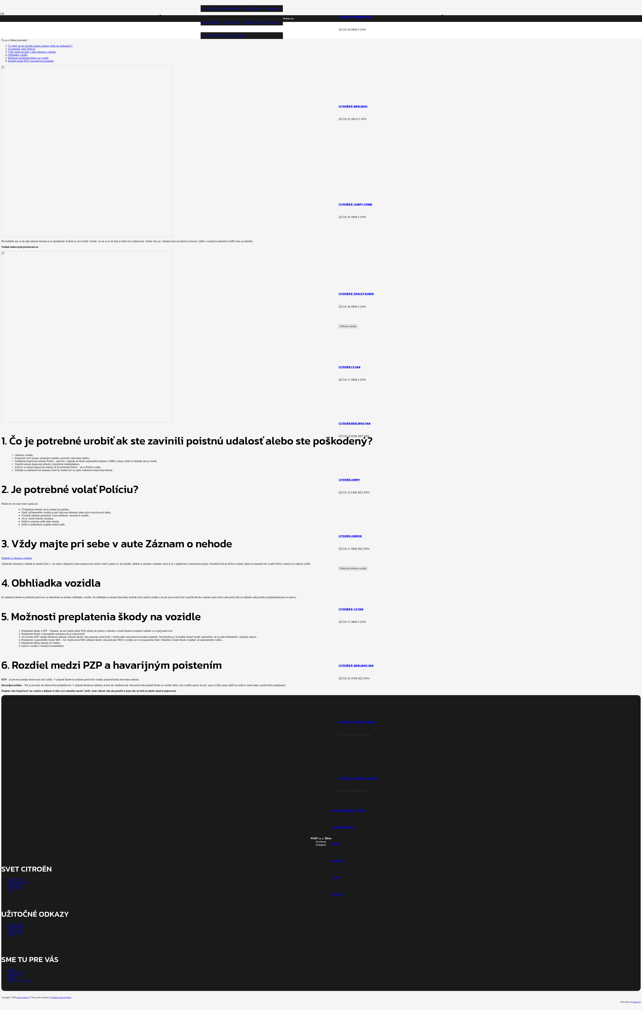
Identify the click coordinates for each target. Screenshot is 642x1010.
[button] (202, 1)
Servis (11, 890)
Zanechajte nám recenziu (19, 980)
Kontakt (12, 970)
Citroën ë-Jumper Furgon (358, 778)
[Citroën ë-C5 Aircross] (357, 4)
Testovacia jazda (15, 879)
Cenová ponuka (15, 884)
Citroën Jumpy (349, 480)
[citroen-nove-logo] (263, 144)
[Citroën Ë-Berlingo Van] (357, 653)
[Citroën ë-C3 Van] (357, 597)
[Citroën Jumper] (357, 524)
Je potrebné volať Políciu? (22, 48)
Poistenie (12, 978)
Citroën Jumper (350, 536)
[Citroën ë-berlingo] (387, 94)
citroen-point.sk (22, 997)
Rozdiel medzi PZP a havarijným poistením (31, 61)
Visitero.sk (636, 1002)
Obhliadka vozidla (17, 55)
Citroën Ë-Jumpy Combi (355, 204)
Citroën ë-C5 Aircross (355, 17)
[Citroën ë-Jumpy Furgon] (357, 710)
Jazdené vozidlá (15, 932)
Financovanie (14, 975)
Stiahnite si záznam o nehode (16, 558)
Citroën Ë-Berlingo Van (356, 666)
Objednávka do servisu (18, 882)
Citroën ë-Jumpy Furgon (357, 722)
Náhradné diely (15, 887)
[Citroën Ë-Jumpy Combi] (390, 192)
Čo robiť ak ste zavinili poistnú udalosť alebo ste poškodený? (40, 45)
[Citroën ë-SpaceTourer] (387, 281)
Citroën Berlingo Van (354, 423)
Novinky (12, 935)
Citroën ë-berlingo (353, 106)
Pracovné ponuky (16, 972)
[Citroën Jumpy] (357, 467)
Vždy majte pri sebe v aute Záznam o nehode (32, 51)
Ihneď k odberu (15, 930)
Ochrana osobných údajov (61, 997)
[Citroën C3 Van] (357, 354)
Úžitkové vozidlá (16, 927)
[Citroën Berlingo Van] (357, 411)
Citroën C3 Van (349, 367)
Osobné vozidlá (15, 924)
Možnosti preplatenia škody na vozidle (28, 58)
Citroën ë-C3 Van (351, 609)
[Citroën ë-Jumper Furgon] (357, 766)
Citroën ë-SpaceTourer (356, 294)
